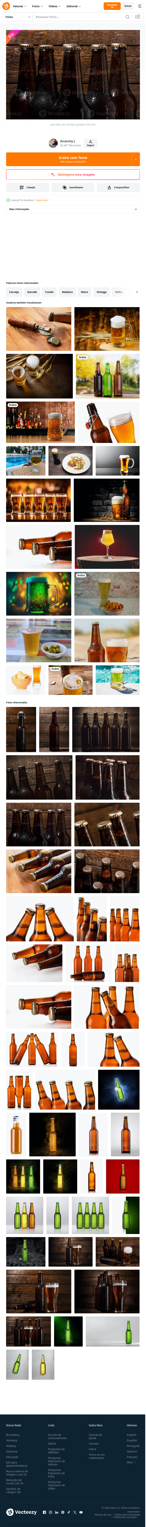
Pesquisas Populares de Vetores (55, 1459)
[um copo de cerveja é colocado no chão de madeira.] (107, 327)
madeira (67, 290)
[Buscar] (127, 16)
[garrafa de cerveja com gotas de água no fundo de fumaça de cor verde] (68, 1329)
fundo (49, 290)
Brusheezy (12, 1433)
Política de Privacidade (124, 1512)
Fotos (36, 6)
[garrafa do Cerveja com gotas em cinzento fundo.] (125, 1132)
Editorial (72, 6)
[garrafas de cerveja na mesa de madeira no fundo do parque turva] (108, 374)
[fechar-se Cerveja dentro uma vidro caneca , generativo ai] (118, 459)
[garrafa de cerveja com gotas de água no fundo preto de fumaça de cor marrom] (52, 1132)
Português (130, 1444)
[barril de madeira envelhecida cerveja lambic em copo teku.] (107, 545)
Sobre (91, 1447)
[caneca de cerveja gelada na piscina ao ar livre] (118, 678)
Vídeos (53, 6)
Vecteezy (11, 1438)
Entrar (128, 6)
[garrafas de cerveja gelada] (106, 727)
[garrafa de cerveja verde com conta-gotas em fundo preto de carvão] (25, 1250)
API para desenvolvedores (17, 1462)
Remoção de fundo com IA (14, 1479)
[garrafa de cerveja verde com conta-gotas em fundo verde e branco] (126, 1213)
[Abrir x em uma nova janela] (74, 1510)
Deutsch (129, 1449)
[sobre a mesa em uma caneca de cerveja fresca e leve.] (38, 638)
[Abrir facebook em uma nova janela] (44, 1510)
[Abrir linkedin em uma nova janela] (56, 1510)
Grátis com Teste (73, 159)
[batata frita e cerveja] (25, 678)
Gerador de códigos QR (13, 1488)
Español (129, 1438)
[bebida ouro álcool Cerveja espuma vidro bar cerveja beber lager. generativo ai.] (38, 498)
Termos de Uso (100, 1512)
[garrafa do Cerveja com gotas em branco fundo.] (93, 1132)
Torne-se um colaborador (95, 1454)
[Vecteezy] (6, 6)
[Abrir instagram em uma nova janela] (50, 1510)
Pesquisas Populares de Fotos (55, 1471)
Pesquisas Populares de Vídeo (55, 1483)
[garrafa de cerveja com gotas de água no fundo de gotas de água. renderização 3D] (17, 1363)
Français (129, 1455)
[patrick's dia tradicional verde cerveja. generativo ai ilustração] (38, 592)
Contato (92, 1441)
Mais (127, 1460)
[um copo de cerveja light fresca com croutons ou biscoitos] (107, 592)
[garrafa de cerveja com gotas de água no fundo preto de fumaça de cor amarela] (60, 1175)
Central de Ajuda (94, 1434)
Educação (12, 1455)
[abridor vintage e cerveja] (38, 327)
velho (118, 290)
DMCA (51, 1441)
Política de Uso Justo (122, 1515)
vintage (102, 290)
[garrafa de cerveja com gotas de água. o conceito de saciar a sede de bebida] (119, 1088)
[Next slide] (131, 290)
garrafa (32, 290)
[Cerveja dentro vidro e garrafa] (107, 498)
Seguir (90, 145)
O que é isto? (41, 200)
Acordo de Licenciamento (56, 1434)
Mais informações (19, 207)
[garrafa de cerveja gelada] (21, 727)
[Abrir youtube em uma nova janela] (81, 1510)
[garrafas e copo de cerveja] (70, 1250)
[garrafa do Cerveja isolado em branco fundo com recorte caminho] (16, 1132)
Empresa (11, 1449)
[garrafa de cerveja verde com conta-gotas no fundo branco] (113, 1329)
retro (84, 290)
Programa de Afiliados (55, 1448)
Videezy (11, 1444)
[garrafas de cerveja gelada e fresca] (39, 545)
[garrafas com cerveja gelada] (38, 869)
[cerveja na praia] (107, 638)
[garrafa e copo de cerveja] (109, 420)
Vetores (18, 6)
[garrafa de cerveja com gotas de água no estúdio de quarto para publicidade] (24, 1213)
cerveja (14, 290)
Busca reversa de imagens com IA (17, 1470)
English (128, 1433)
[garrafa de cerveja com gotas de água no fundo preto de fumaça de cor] (23, 1175)
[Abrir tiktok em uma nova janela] (68, 1510)
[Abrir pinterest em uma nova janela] (62, 1510)
